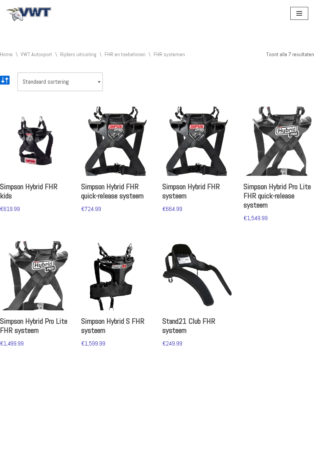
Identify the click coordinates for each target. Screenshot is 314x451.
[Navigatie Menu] (299, 13)
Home (6, 54)
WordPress (87, 443)
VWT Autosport (36, 54)
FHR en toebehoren (125, 54)
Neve (11, 443)
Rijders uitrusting (78, 54)
